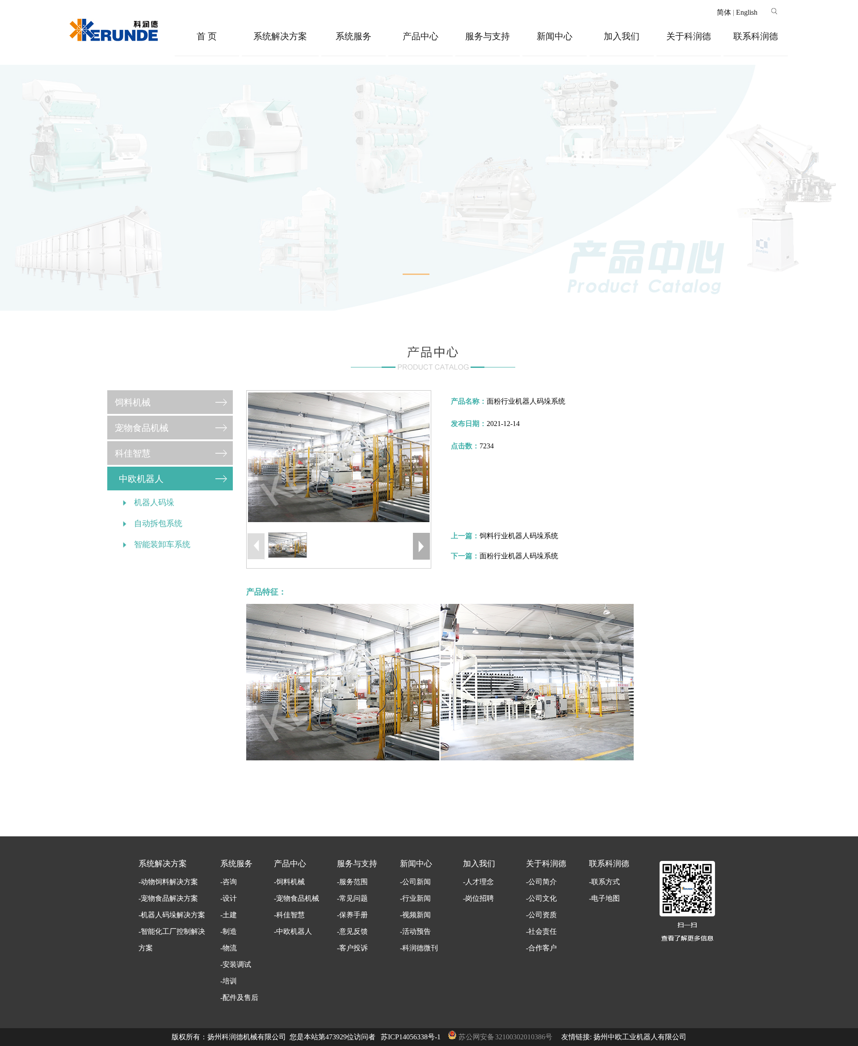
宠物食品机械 (141, 428)
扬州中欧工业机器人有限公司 (639, 1037)
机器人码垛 (154, 502)
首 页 (207, 36)
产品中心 (420, 36)
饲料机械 (133, 402)
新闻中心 (554, 36)
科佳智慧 (133, 453)
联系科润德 (755, 36)
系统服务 (353, 36)
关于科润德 (688, 36)
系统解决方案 (280, 36)
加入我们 (621, 36)
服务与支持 (487, 36)
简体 (724, 12)
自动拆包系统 (158, 523)
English (746, 12)
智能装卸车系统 (162, 544)
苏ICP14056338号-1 (411, 1037)
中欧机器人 (141, 479)
